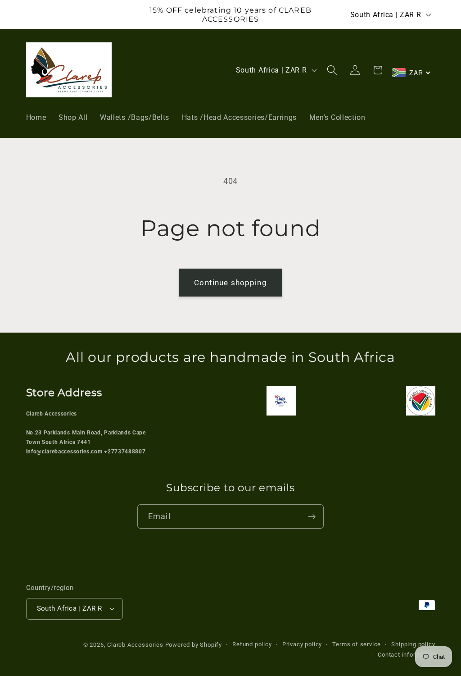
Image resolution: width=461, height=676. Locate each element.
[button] (332, 70)
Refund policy (251, 644)
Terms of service (356, 644)
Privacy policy (302, 644)
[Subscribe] (311, 516)
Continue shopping (230, 282)
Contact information (406, 654)
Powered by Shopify (193, 644)
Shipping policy (413, 644)
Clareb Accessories (136, 644)
